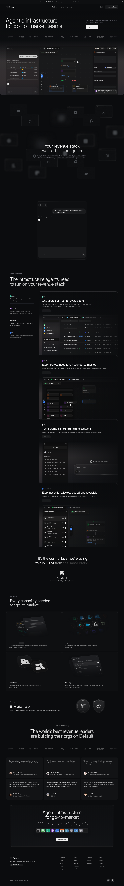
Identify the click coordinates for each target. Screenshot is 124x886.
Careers (89, 860)
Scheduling (76, 866)
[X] (112, 880)
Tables (75, 860)
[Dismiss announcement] (122, 2)
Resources (69, 7)
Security (101, 866)
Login (101, 7)
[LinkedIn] (108, 880)
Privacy (101, 860)
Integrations (63, 868)
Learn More (46, 310)
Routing (76, 863)
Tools (61, 866)
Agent (62, 7)
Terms (101, 863)
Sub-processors (103, 868)
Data (61, 860)
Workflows (76, 868)
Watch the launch (17, 864)
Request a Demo (112, 7)
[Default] (10, 7)
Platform (54, 7)
